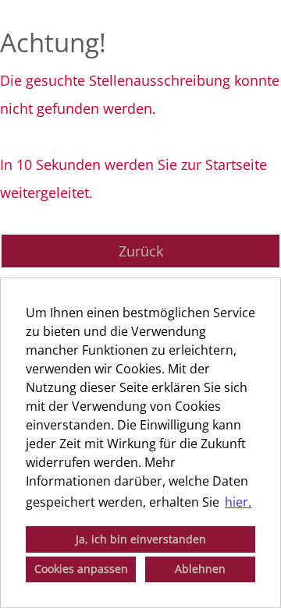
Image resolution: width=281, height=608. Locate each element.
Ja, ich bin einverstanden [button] (141, 539)
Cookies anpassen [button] (81, 568)
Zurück (141, 251)
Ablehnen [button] (200, 568)
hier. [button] (238, 502)
